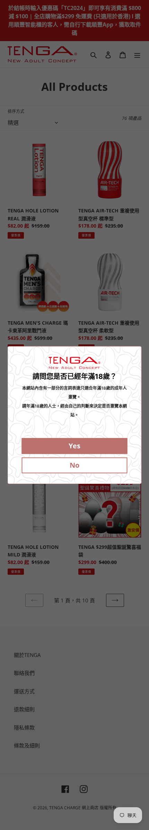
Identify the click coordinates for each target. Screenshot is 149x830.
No (74, 465)
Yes (74, 445)
